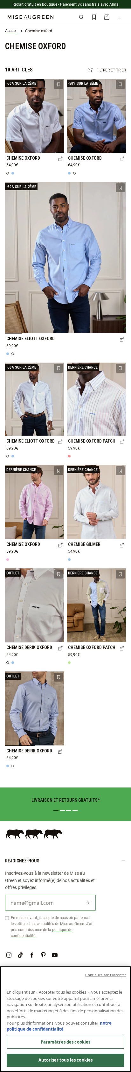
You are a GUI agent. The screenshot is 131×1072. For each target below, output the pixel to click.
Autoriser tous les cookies (65, 1060)
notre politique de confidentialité (59, 1026)
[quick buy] (60, 159)
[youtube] (55, 955)
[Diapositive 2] (62, 810)
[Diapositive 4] (75, 810)
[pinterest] (43, 955)
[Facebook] (32, 955)
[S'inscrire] (87, 903)
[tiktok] (20, 955)
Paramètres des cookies (66, 1042)
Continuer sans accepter (105, 974)
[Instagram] (9, 955)
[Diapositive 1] (56, 810)
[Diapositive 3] (68, 810)
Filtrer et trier (111, 69)
